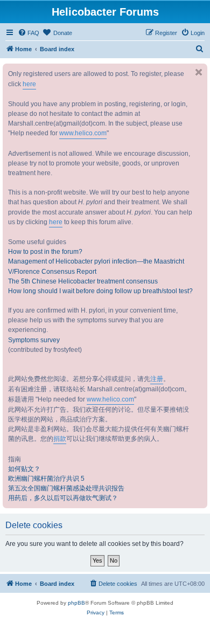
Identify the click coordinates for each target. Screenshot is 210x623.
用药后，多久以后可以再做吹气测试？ (63, 498)
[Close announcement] (198, 72)
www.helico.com (83, 133)
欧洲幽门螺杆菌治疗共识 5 (46, 478)
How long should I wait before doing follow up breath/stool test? (100, 291)
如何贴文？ (24, 469)
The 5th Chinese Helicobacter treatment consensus (83, 281)
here (29, 84)
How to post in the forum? (45, 251)
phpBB (76, 603)
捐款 (59, 438)
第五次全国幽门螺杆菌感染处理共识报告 (66, 488)
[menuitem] (28, 32)
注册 (156, 379)
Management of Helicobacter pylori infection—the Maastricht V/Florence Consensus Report (96, 266)
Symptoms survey (34, 340)
